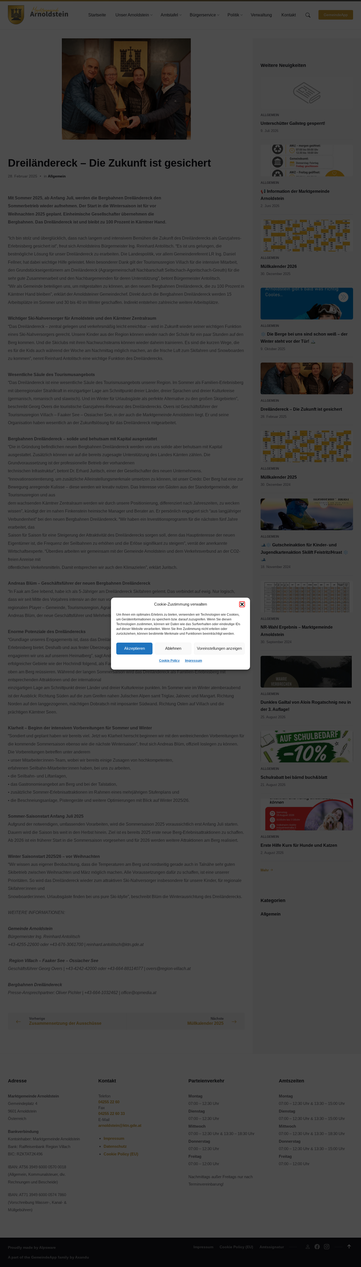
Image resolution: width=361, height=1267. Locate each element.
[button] (242, 604)
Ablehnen (173, 648)
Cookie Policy (169, 660)
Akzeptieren (134, 648)
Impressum (193, 660)
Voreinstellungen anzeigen (219, 648)
